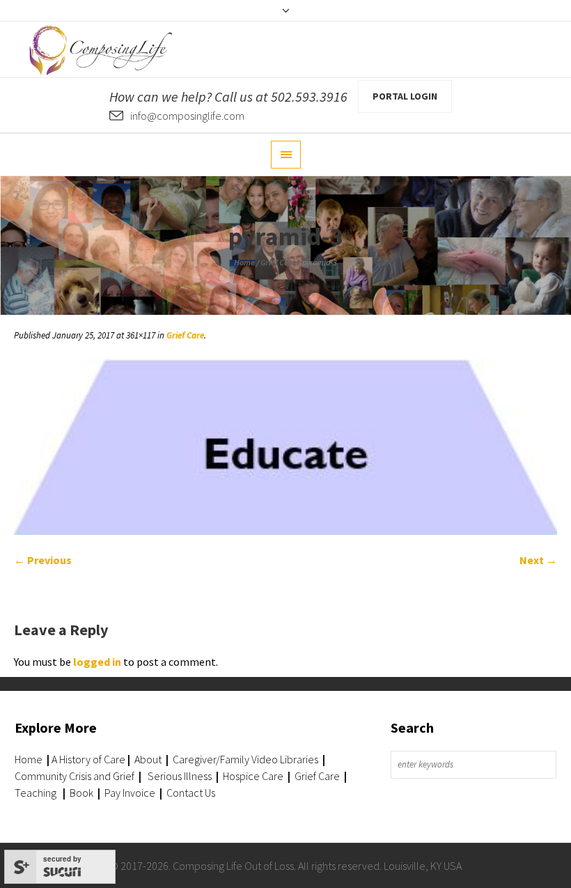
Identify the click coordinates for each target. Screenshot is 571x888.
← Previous (43, 560)
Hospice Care (253, 776)
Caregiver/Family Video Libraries (245, 759)
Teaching (35, 793)
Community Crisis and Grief (75, 776)
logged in (97, 662)
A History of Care (88, 759)
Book (81, 793)
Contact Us (190, 793)
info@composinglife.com (187, 116)
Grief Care (278, 262)
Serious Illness (180, 776)
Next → (538, 560)
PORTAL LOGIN (405, 96)
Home (244, 262)
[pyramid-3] (285, 447)
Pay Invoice (129, 793)
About (147, 759)
